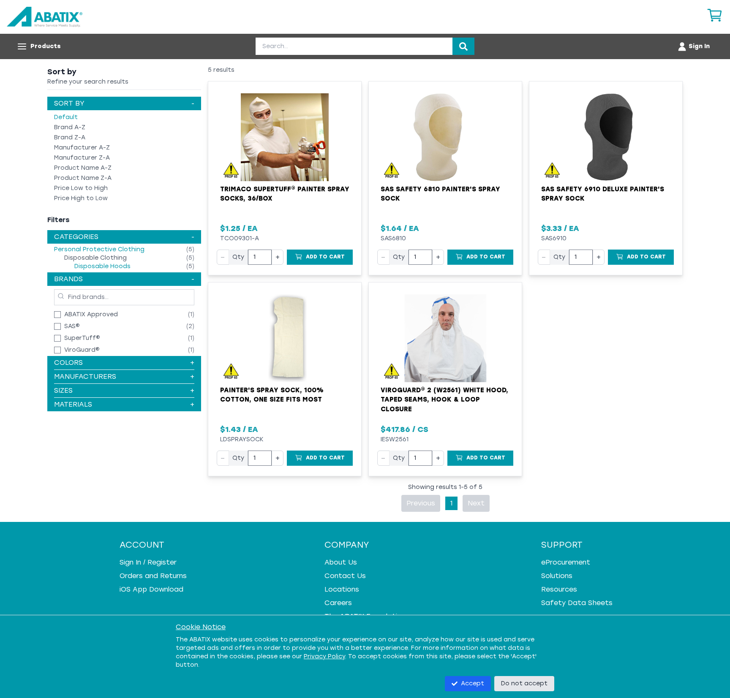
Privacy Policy (324, 656)
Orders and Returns (153, 576)
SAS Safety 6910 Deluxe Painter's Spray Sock (602, 194)
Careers (338, 603)
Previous (420, 503)
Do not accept (524, 683)
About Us (340, 562)
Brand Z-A (69, 137)
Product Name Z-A (83, 178)
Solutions (556, 576)
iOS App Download (151, 589)
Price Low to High (81, 188)
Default (66, 117)
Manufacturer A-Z (82, 147)
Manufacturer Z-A (82, 157)
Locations (341, 589)
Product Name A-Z (83, 167)
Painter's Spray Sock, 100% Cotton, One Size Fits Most (272, 395)
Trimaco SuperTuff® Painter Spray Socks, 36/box (284, 194)
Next (476, 503)
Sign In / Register (148, 562)
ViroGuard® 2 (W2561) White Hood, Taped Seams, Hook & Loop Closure (444, 399)
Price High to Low (81, 198)
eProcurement (565, 562)
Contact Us (345, 576)
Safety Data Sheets (577, 603)
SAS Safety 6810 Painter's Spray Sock (440, 194)
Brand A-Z (69, 127)
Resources (559, 589)
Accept (472, 683)
